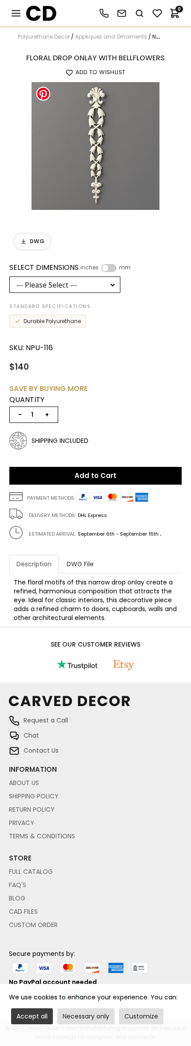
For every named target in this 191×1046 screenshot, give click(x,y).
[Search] (139, 13)
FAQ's (17, 884)
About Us (24, 782)
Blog (17, 898)
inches (89, 267)
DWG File (80, 564)
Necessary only (86, 1016)
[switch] (108, 268)
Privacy (21, 822)
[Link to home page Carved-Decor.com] (95, 705)
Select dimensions (70, 267)
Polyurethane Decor (44, 36)
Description (34, 564)
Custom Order (33, 924)
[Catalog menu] (16, 13)
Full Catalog (31, 871)
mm (125, 267)
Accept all (32, 1016)
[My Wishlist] (157, 13)
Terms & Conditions (42, 836)
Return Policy (32, 809)
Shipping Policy (34, 796)
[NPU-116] (95, 145)
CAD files (23, 911)
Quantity (26, 399)
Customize (141, 1016)
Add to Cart (95, 475)
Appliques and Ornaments (111, 36)
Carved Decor (37, 13)
